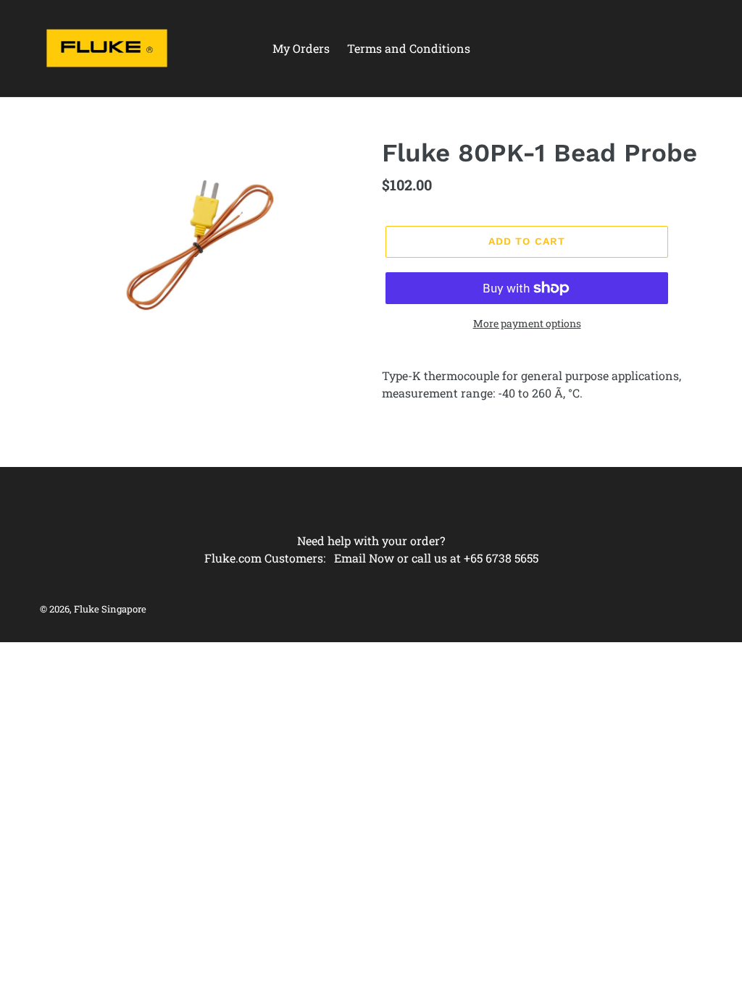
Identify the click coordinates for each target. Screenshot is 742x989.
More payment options (527, 323)
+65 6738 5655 (501, 557)
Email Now (364, 557)
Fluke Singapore (110, 608)
